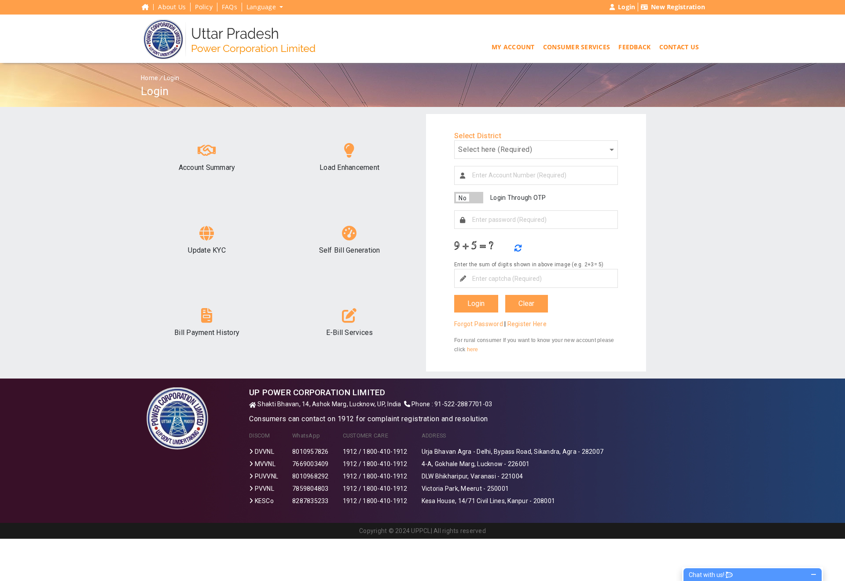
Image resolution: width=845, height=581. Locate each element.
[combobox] (536, 149)
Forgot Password (478, 323)
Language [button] (262, 7)
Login (476, 303)
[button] (513, 49)
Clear (526, 303)
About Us (172, 7)
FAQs (229, 7)
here (472, 349)
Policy (204, 7)
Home (149, 77)
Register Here (527, 323)
